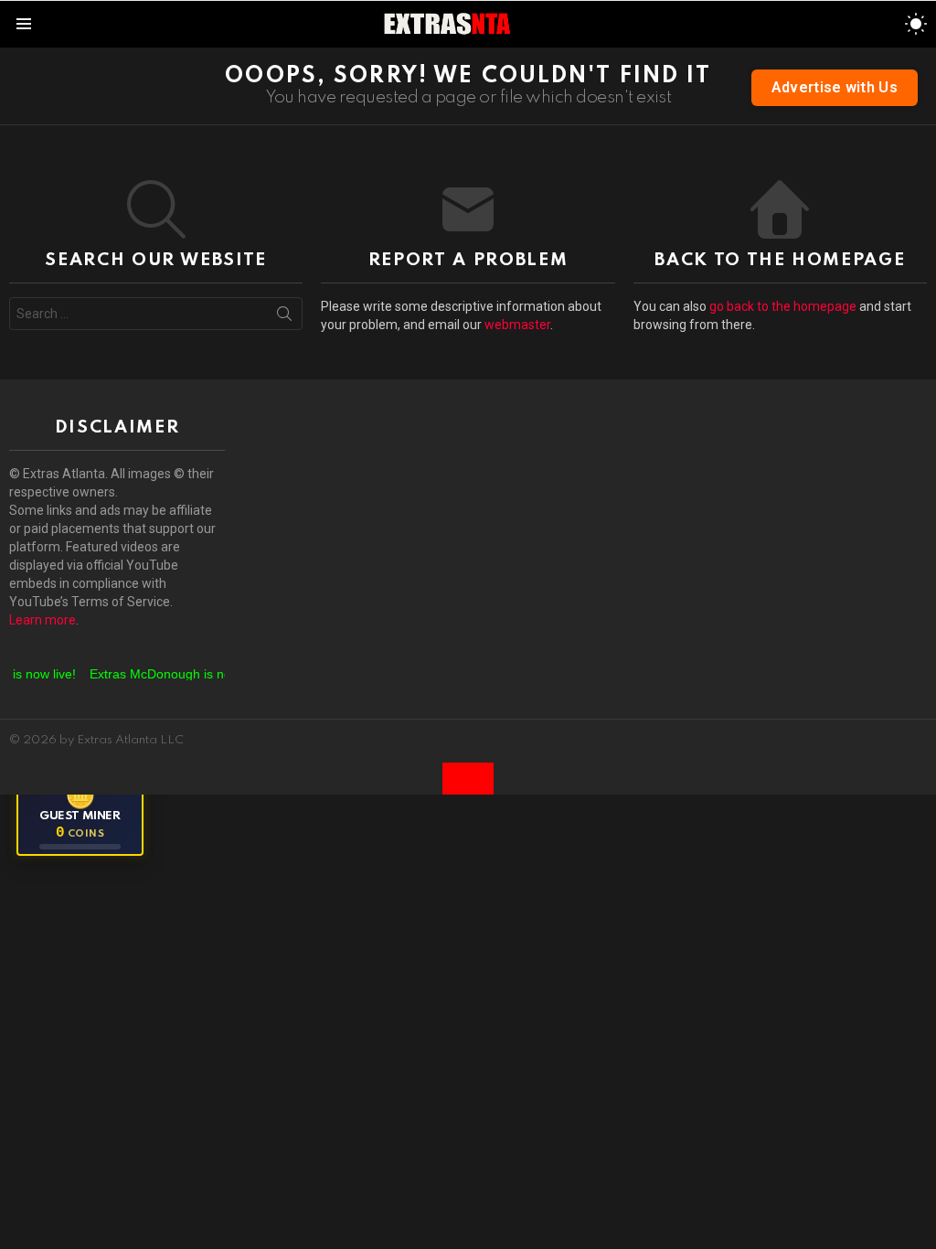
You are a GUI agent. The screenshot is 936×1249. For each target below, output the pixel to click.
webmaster (517, 324)
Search (284, 317)
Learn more (42, 620)
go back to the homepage (782, 306)
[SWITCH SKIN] (916, 23)
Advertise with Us (834, 87)
